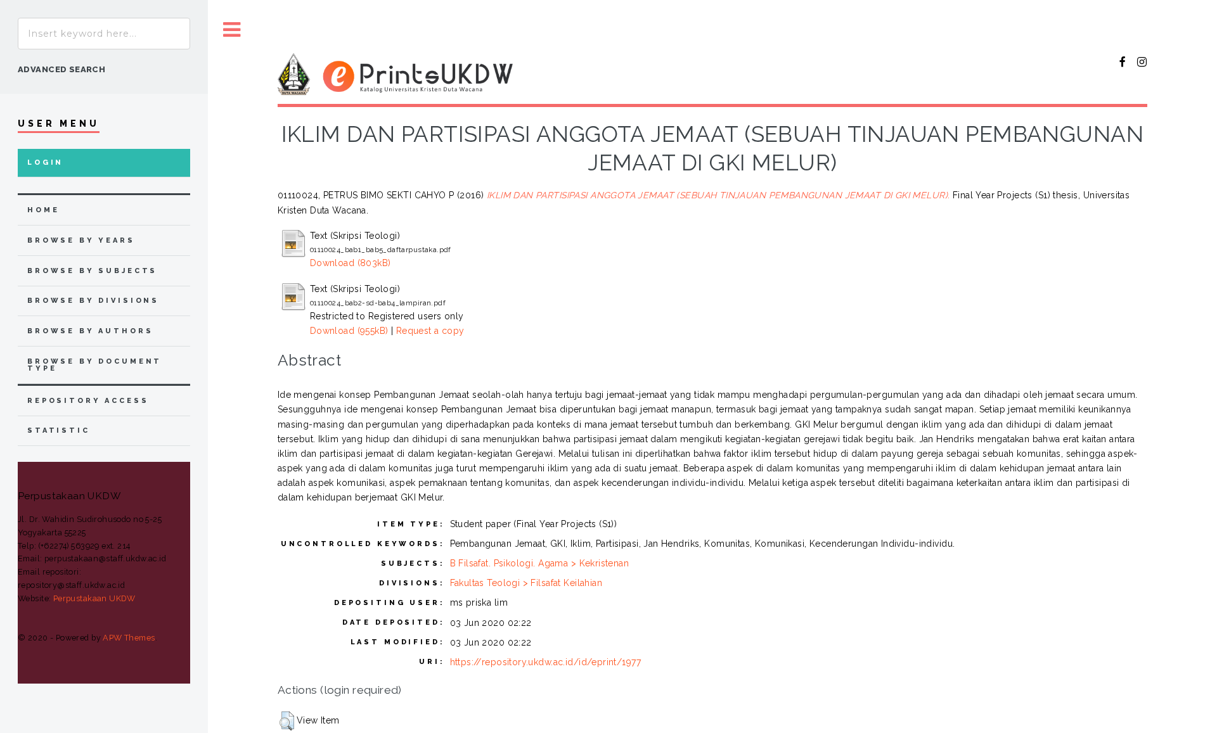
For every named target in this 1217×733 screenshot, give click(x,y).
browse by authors (90, 331)
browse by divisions (93, 300)
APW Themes (129, 637)
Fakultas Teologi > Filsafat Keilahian (526, 583)
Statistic (58, 430)
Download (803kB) (350, 263)
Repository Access (87, 401)
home (43, 210)
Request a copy (430, 331)
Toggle (232, 30)
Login (45, 162)
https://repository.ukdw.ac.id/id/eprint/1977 (545, 662)
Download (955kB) (349, 331)
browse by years (81, 240)
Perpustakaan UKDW (94, 598)
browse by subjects (92, 271)
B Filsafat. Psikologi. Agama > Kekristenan (539, 563)
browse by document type (94, 365)
